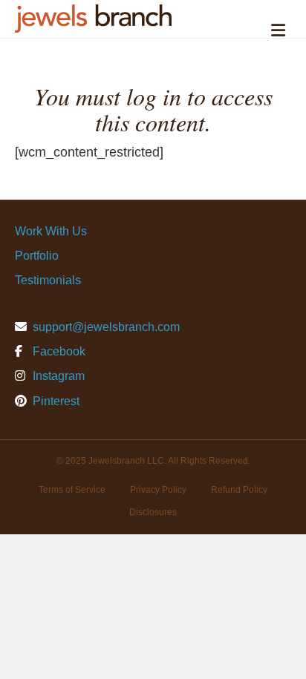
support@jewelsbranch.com (106, 327)
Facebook (57, 351)
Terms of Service (72, 490)
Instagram (57, 376)
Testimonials (48, 280)
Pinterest (54, 401)
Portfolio (37, 255)
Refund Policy (239, 490)
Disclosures (153, 512)
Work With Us (51, 231)
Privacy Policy (158, 490)
